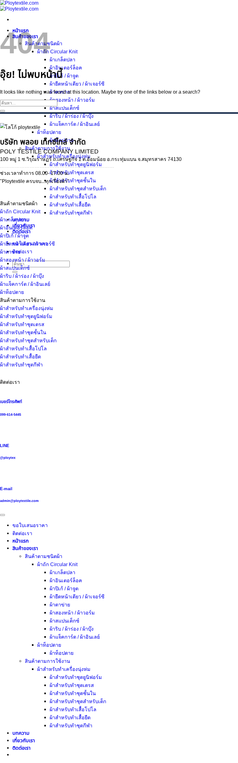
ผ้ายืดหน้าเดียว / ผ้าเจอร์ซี (77, 84)
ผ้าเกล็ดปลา (62, 59)
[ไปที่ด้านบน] (2, 515)
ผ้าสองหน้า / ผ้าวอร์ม (72, 100)
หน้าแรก (20, 540)
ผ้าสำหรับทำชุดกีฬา (71, 212)
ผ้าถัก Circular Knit (57, 51)
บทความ (20, 733)
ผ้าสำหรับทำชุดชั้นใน (73, 180)
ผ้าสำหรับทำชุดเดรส (72, 172)
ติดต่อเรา (21, 748)
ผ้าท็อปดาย (49, 132)
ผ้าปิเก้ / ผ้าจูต (64, 75)
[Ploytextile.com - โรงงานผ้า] (19, 5)
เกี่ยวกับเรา (23, 740)
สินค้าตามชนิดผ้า (43, 556)
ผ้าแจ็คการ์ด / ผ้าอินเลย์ (75, 124)
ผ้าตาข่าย (60, 604)
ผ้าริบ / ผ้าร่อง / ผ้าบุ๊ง (72, 116)
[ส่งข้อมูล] (2, 111)
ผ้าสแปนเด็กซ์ (64, 108)
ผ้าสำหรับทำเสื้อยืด (70, 204)
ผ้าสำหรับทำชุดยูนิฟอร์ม (76, 677)
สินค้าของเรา (25, 548)
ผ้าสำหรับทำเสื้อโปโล (73, 196)
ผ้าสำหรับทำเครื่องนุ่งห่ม (63, 669)
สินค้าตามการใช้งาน (47, 661)
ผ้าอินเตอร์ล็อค (66, 67)
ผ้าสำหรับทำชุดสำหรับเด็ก (78, 188)
